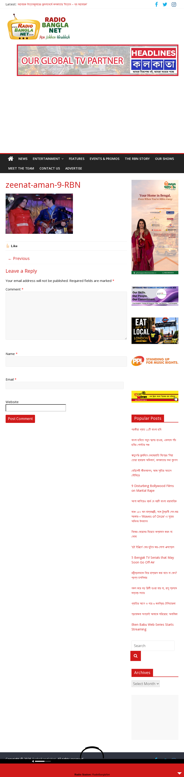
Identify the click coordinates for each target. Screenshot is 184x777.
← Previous (19, 258)
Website (12, 402)
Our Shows (164, 158)
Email (11, 379)
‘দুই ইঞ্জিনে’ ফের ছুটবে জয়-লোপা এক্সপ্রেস (152, 547)
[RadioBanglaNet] (11, 158)
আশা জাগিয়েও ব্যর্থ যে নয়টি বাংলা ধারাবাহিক (154, 501)
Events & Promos (104, 158)
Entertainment (46, 158)
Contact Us (49, 168)
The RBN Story (137, 158)
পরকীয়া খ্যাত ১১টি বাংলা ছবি (146, 429)
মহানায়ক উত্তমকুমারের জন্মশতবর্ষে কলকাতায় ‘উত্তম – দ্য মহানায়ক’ (52, 4)
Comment (14, 289)
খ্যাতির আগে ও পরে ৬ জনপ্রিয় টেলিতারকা (153, 603)
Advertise (73, 168)
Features (76, 158)
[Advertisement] (92, 119)
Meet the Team (21, 168)
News (22, 158)
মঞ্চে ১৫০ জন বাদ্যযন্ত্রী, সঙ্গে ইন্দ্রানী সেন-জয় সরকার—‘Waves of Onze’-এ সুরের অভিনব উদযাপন (154, 516)
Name (12, 353)
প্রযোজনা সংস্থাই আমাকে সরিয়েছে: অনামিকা (154, 614)
